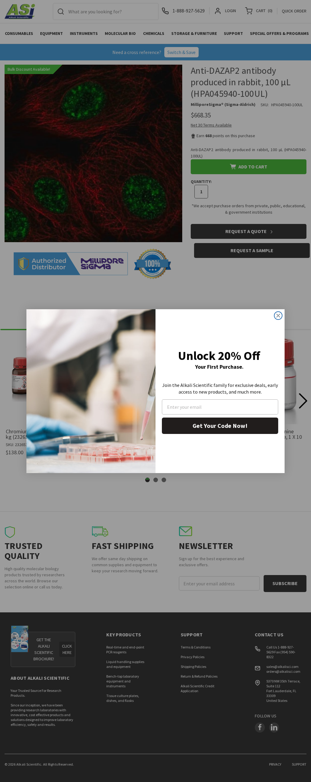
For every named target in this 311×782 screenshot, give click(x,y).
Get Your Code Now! (220, 425)
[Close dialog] (278, 316)
